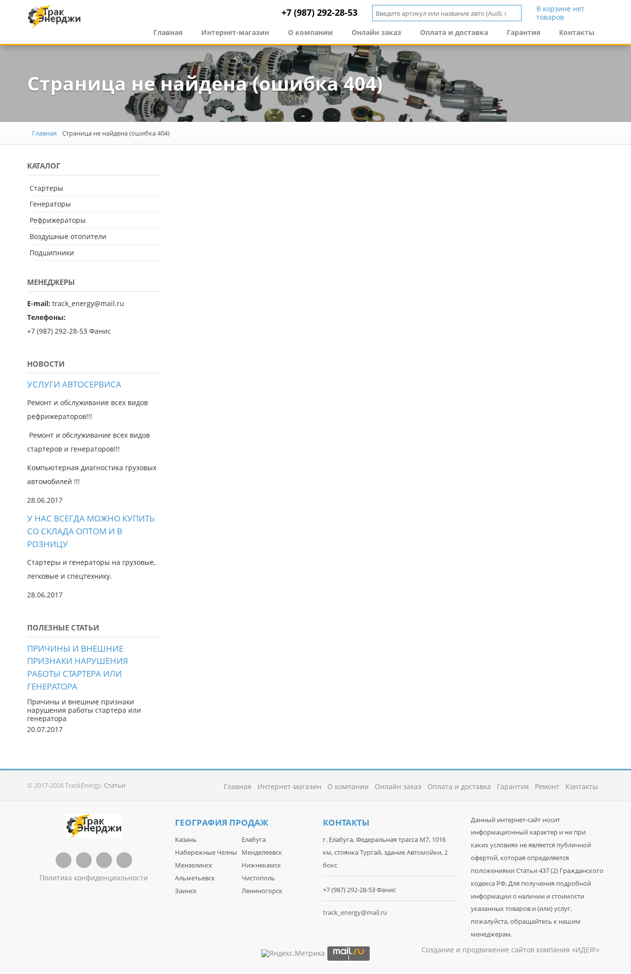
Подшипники (52, 252)
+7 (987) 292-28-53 (319, 12)
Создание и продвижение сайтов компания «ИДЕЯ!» (510, 949)
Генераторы (50, 204)
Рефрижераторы (58, 220)
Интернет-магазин (235, 32)
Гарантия (523, 32)
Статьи (114, 785)
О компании (310, 32)
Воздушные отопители (68, 236)
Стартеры (46, 188)
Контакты (577, 32)
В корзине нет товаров (560, 13)
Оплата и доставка (454, 32)
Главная (167, 32)
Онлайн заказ (376, 32)
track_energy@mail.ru (355, 912)
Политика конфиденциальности (93, 877)
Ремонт (547, 786)
